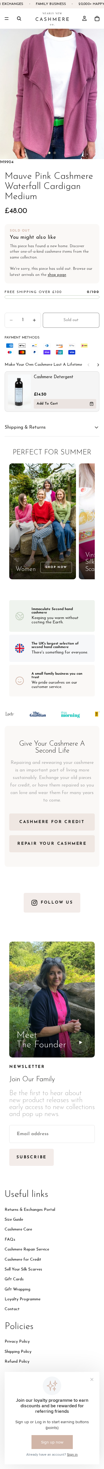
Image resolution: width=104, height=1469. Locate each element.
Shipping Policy (18, 1352)
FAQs (10, 1239)
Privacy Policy (17, 1341)
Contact (12, 1309)
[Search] (19, 18)
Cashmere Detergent (53, 377)
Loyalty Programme (22, 1299)
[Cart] (97, 18)
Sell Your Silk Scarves (23, 1269)
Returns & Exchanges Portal (30, 1209)
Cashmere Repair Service (27, 1249)
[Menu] (6, 18)
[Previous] (88, 364)
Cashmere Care (18, 1229)
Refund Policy (17, 1361)
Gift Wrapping (17, 1289)
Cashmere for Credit (23, 1259)
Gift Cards (14, 1279)
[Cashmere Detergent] (19, 391)
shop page (57, 275)
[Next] (98, 364)
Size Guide (14, 1219)
